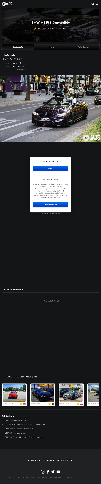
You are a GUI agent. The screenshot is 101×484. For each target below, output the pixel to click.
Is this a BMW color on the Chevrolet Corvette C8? (25, 424)
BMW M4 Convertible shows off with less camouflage (26, 437)
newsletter (65, 460)
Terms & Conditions (50, 477)
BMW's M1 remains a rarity (15, 433)
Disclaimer (85, 477)
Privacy (71, 477)
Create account (50, 204)
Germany (21, 66)
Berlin (15, 66)
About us (34, 460)
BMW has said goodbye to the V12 (19, 429)
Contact (48, 460)
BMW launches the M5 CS (15, 420)
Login (50, 168)
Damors (15, 63)
